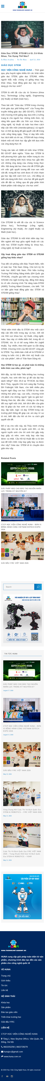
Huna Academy (8, 59)
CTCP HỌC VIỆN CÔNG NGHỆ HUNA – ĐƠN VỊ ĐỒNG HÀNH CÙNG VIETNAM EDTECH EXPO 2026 (22, 728)
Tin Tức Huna (22, 59)
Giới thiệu (5, 980)
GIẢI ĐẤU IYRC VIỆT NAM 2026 (17, 770)
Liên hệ (4, 990)
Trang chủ (5, 976)
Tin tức (4, 985)
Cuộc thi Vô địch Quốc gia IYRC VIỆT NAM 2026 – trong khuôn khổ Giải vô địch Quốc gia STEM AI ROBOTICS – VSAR (22, 854)
